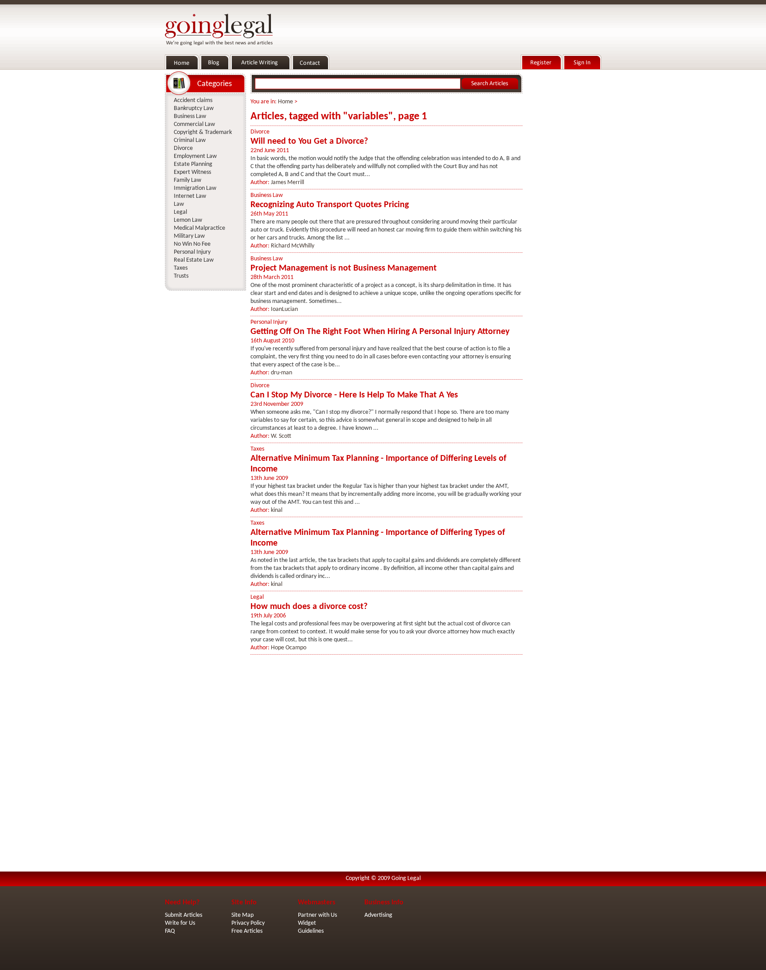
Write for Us (180, 923)
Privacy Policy (248, 923)
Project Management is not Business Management (343, 268)
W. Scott (281, 436)
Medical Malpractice (199, 228)
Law (179, 204)
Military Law (189, 236)
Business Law (266, 195)
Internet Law (190, 196)
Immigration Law (195, 188)
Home (285, 101)
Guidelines (311, 931)
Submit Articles (183, 915)
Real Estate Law (194, 260)
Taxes (257, 449)
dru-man (281, 372)
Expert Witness (192, 172)
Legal (257, 597)
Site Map (242, 915)
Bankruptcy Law (194, 108)
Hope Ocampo (288, 647)
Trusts (181, 276)
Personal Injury (268, 322)
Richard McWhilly (292, 246)
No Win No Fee (192, 244)
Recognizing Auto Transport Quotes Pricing (329, 204)
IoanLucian (284, 309)
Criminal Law (190, 140)
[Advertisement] (563, 204)
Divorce (260, 132)
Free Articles (246, 931)
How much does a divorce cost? (308, 606)
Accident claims (193, 100)
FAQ (170, 931)
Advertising (378, 915)
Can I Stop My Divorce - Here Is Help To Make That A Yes (354, 395)
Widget (307, 923)
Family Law (187, 180)
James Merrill (287, 182)
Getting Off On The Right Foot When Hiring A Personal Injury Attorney (379, 331)
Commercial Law (194, 124)
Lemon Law (188, 220)
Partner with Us (317, 915)
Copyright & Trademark (203, 132)
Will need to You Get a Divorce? (309, 141)
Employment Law (195, 156)
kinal (276, 510)
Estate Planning (193, 164)
